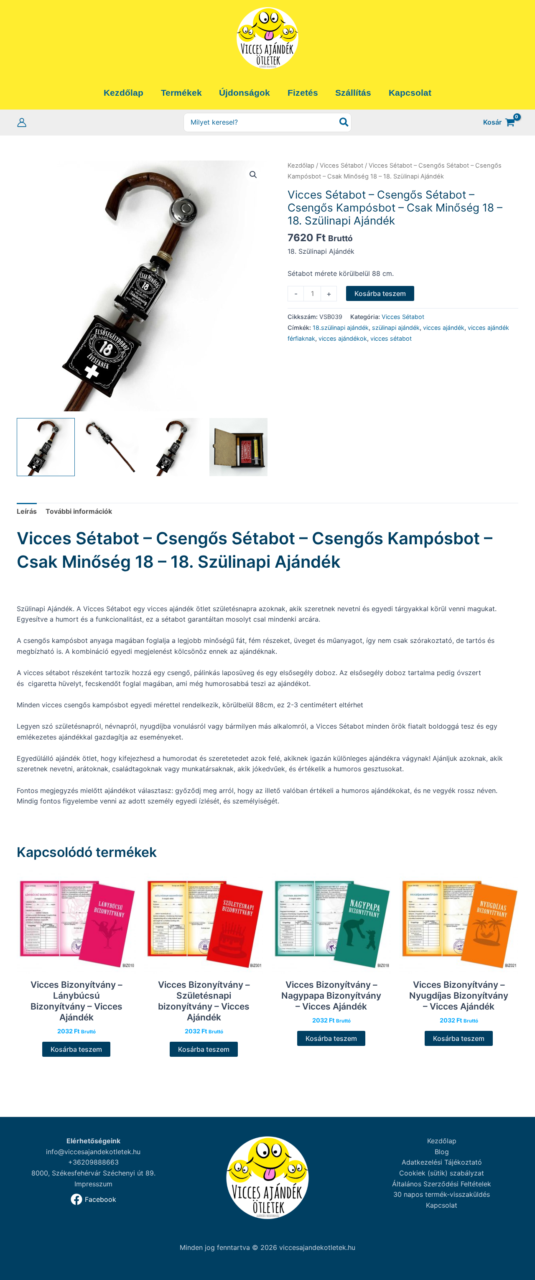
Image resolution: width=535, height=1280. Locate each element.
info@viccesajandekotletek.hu (93, 1151)
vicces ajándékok (342, 338)
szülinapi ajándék (396, 327)
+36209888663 (93, 1162)
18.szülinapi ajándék (341, 327)
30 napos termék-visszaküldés (441, 1194)
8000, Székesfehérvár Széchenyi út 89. (93, 1173)
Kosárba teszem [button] (76, 1049)
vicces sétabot (391, 338)
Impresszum (93, 1184)
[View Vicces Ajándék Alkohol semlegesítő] (238, 447)
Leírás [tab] (27, 511)
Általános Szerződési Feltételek (441, 1184)
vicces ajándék (443, 327)
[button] (253, 174)
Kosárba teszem (380, 293)
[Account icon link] (22, 122)
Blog (442, 1151)
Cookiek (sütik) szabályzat (441, 1173)
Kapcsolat (441, 1205)
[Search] (344, 122)
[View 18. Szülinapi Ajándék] (46, 447)
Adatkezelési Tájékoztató (442, 1162)
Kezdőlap (301, 165)
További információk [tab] (79, 511)
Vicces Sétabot (341, 165)
